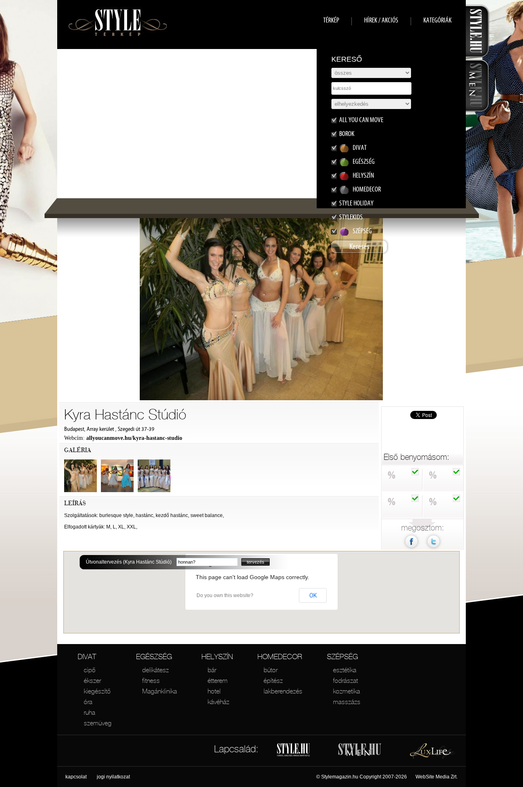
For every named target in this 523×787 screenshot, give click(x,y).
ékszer (92, 680)
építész (273, 680)
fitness (151, 680)
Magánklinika (159, 691)
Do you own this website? (225, 595)
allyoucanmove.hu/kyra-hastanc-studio (134, 438)
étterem (218, 680)
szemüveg (98, 723)
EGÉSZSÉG (154, 656)
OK (313, 595)
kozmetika (346, 691)
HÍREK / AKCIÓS (381, 20)
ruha (89, 712)
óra (88, 701)
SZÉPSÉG (342, 656)
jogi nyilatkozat (113, 777)
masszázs (346, 701)
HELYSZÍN (217, 656)
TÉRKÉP (331, 20)
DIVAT (87, 656)
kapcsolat (76, 777)
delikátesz (155, 669)
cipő (90, 669)
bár (212, 669)
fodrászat (345, 680)
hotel (214, 691)
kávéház (218, 701)
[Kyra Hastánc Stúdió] (433, 549)
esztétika (344, 669)
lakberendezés (283, 691)
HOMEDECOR (279, 656)
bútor (270, 669)
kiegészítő (97, 691)
